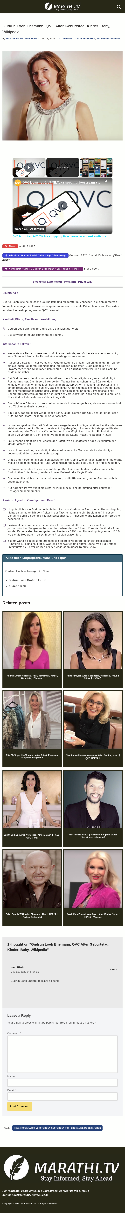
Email (11, 1090)
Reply (114, 969)
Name (12, 1076)
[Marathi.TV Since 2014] (62, 6)
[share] (106, 181)
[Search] (119, 7)
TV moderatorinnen (108, 38)
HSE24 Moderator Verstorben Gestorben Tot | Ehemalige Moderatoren (57, 1128)
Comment (14, 1033)
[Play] (96, 167)
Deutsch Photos (85, 38)
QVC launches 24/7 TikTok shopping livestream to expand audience (62, 182)
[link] (17, 182)
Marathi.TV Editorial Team (21, 38)
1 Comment (65, 38)
